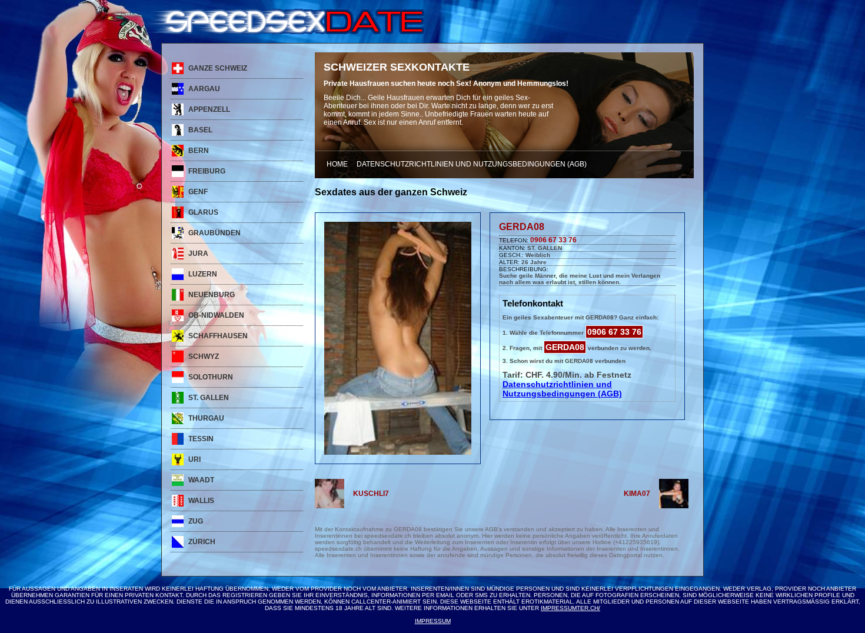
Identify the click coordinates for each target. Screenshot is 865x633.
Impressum (433, 621)
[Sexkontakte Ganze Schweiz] (284, 32)
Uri (194, 459)
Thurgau (206, 418)
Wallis (201, 501)
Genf (198, 192)
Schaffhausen (218, 336)
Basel (200, 130)
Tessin (201, 439)
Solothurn (210, 377)
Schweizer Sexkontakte (397, 67)
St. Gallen (208, 398)
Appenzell (209, 109)
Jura (198, 253)
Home (337, 164)
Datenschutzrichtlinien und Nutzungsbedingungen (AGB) (472, 164)
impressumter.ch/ (570, 608)
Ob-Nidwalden (216, 315)
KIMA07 (637, 493)
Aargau (204, 89)
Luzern (202, 274)
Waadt (201, 480)
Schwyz (203, 356)
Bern (198, 150)
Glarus (203, 212)
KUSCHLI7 (371, 493)
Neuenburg (211, 295)
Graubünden (214, 233)
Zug (195, 521)
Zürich (201, 542)
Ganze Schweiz (217, 68)
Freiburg (206, 171)
